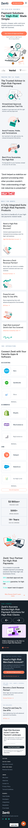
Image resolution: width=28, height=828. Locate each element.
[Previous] (6, 620)
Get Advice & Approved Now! (14, 33)
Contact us (5, 783)
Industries (5, 780)
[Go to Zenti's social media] (2, 819)
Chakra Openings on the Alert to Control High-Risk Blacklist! (13, 642)
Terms (18, 751)
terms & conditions (7, 789)
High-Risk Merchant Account (10, 676)
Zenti (7, 816)
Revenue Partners (7, 698)
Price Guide (5, 808)
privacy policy (6, 786)
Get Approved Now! (17, 3)
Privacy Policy (7, 752)
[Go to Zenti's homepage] (4, 3)
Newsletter (5, 805)
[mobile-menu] (26, 3)
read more (6, 647)
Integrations (5, 802)
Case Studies (6, 796)
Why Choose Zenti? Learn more (13, 595)
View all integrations (14, 489)
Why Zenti (5, 777)
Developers (5, 799)
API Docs (5, 718)
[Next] (18, 620)
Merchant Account (7, 764)
